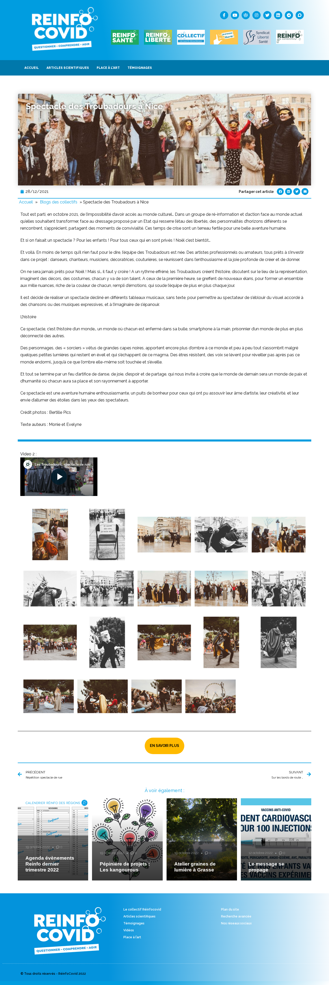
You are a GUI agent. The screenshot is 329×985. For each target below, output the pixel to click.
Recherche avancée (236, 916)
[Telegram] (289, 15)
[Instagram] (256, 15)
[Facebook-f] (224, 15)
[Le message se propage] (276, 839)
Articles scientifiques (139, 916)
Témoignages (133, 923)
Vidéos (128, 930)
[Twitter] (267, 15)
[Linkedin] (278, 15)
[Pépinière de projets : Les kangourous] (127, 839)
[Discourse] (300, 15)
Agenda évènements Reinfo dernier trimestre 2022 (49, 864)
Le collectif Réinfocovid (142, 909)
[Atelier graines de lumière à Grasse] (202, 839)
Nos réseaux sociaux (236, 923)
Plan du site (230, 909)
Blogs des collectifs (58, 202)
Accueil (26, 202)
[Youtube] (235, 15)
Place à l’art (132, 937)
